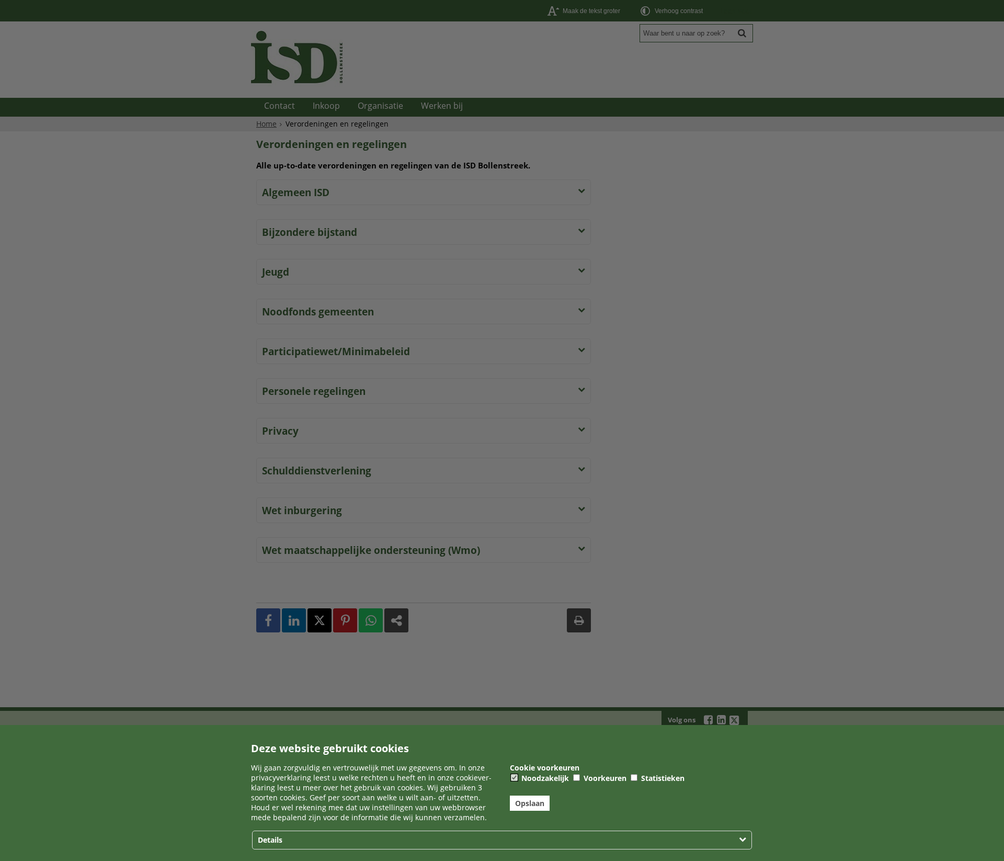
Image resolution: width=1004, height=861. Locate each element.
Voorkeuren (603, 778)
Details (270, 840)
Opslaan (529, 803)
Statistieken (661, 778)
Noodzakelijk (544, 778)
